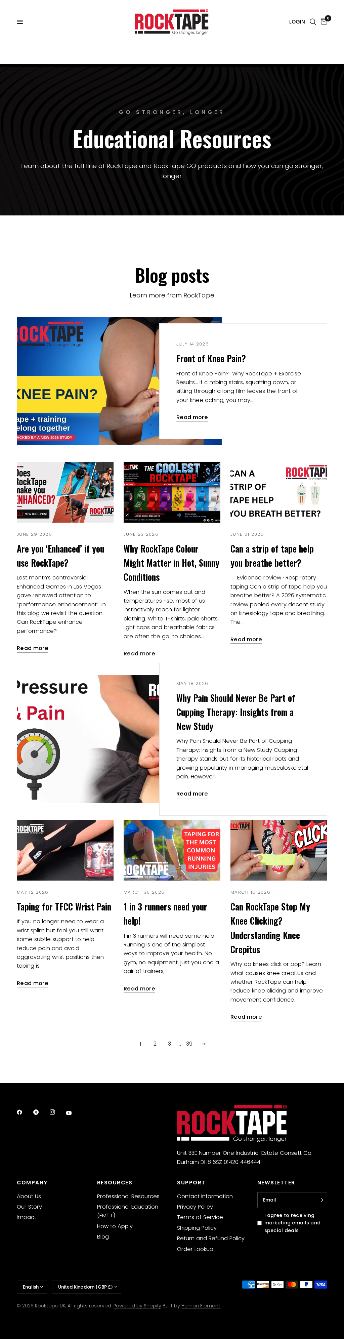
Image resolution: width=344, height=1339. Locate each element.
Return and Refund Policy (211, 1238)
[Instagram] (57, 1112)
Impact (26, 1217)
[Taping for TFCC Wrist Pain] (65, 850)
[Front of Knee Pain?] (119, 381)
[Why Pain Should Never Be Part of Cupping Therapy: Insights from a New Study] (119, 739)
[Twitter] (40, 1112)
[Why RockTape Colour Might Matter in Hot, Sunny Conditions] (172, 492)
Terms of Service (200, 1217)
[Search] (312, 22)
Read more (192, 417)
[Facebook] (24, 1112)
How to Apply (115, 1226)
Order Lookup (195, 1249)
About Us (29, 1196)
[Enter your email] (320, 1200)
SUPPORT (191, 1182)
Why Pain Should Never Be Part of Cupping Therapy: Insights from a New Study (235, 712)
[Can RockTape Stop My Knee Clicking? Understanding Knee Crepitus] (278, 850)
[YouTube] (73, 1113)
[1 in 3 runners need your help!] (172, 850)
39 (189, 1043)
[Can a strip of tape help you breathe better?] (278, 492)
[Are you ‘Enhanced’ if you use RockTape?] (65, 492)
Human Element (200, 1305)
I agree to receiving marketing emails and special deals (292, 1223)
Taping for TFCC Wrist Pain (64, 906)
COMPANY (32, 1182)
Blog (103, 1237)
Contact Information (205, 1196)
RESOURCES (115, 1182)
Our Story (29, 1207)
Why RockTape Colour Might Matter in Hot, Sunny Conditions (171, 562)
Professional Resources (128, 1196)
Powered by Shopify (137, 1305)
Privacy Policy (195, 1207)
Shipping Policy (197, 1228)
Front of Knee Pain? (211, 358)
